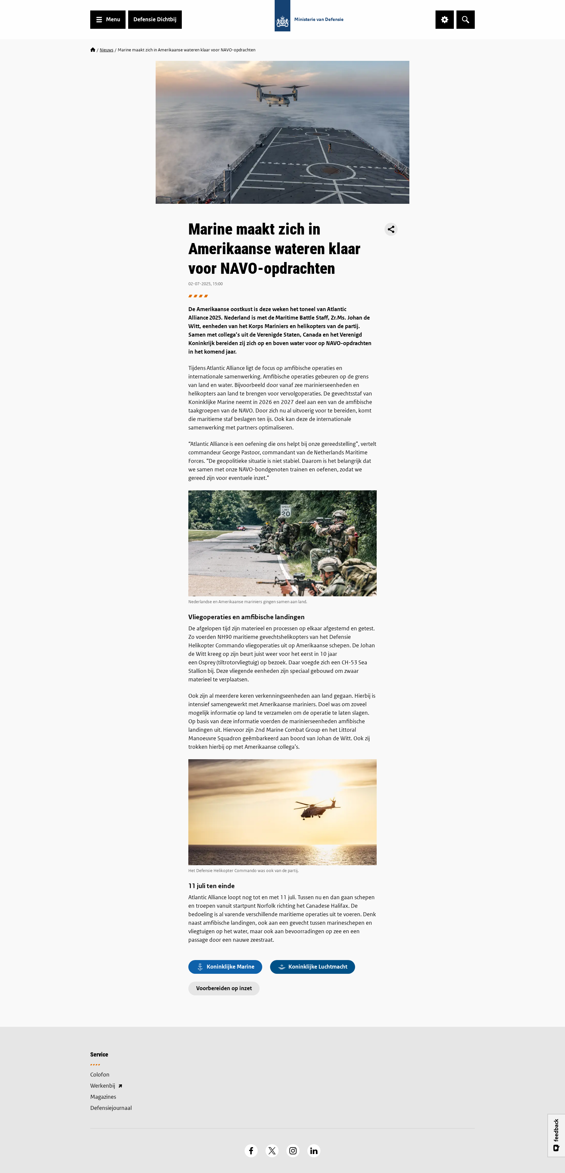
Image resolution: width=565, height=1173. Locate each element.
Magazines (103, 1097)
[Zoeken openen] (465, 19)
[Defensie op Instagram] (293, 1150)
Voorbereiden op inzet (224, 988)
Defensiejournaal (111, 1108)
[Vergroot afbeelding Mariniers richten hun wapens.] (282, 543)
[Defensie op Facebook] (251, 1150)
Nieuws (106, 50)
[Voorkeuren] (445, 19)
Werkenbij (135, 1086)
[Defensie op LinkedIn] (313, 1150)
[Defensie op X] (272, 1150)
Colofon (100, 1074)
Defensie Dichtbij (155, 19)
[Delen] (391, 229)
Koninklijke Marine (230, 966)
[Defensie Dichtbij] (92, 50)
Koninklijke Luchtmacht (317, 966)
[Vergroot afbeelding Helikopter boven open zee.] (282, 812)
